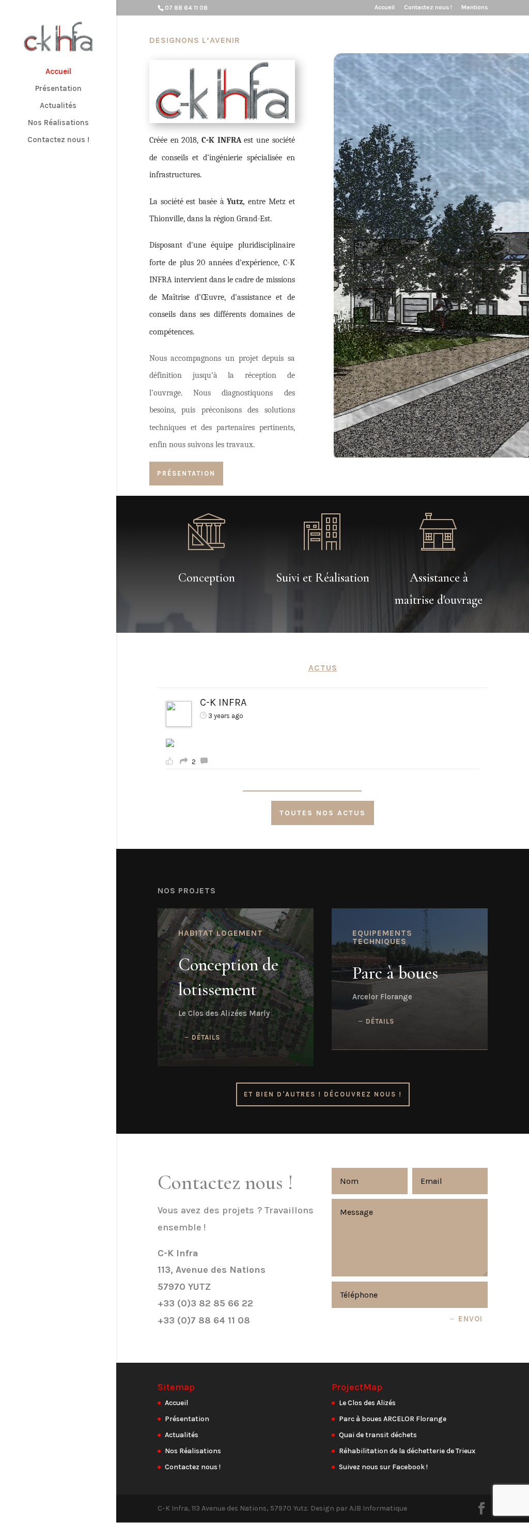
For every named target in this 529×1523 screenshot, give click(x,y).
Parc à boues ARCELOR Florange (392, 1418)
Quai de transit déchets (378, 1434)
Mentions (474, 7)
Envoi (470, 1318)
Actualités (58, 106)
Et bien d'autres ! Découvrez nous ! (323, 1094)
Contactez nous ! (428, 7)
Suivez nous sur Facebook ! (383, 1467)
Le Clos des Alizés (367, 1402)
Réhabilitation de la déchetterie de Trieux (407, 1450)
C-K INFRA (223, 702)
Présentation (58, 89)
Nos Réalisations (58, 123)
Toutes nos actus (322, 813)
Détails (206, 1037)
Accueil (385, 7)
